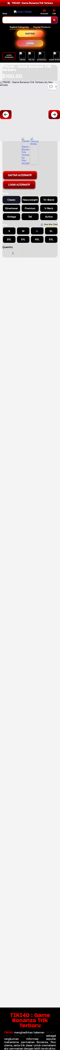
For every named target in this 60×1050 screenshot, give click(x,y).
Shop (5, 13)
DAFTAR (30, 33)
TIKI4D (8, 1032)
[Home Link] (23, 11)
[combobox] (27, 20)
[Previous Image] (6, 114)
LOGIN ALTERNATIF (19, 184)
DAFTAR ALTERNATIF (20, 175)
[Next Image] (54, 114)
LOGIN (30, 43)
